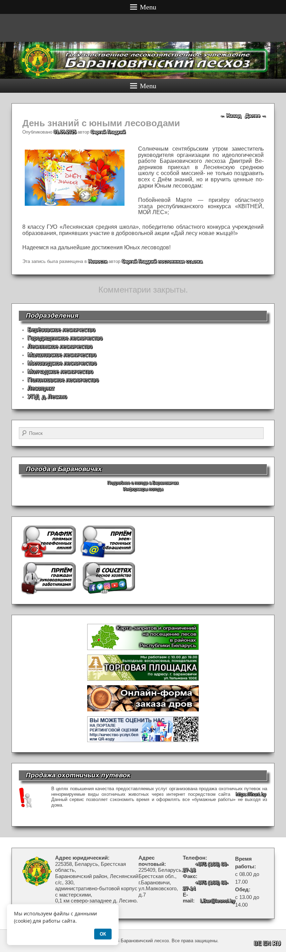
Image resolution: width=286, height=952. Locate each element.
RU (276, 943)
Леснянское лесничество (60, 346)
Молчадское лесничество (60, 372)
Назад (230, 115)
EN (267, 943)
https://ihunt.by (251, 794)
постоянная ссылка (180, 261)
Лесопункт (41, 388)
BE (258, 943)
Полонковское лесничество (63, 380)
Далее (255, 115)
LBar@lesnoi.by (217, 901)
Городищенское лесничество (65, 338)
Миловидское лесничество (62, 363)
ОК (103, 934)
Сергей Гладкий (108, 132)
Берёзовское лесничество (61, 330)
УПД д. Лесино (47, 397)
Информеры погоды (143, 489)
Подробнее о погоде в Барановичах (143, 483)
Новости (97, 261)
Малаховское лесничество (62, 355)
